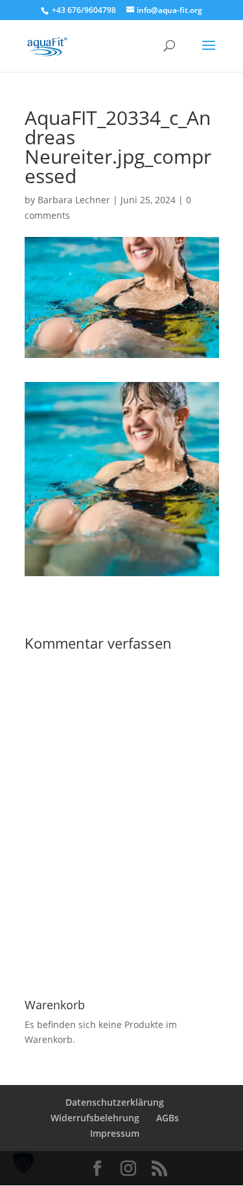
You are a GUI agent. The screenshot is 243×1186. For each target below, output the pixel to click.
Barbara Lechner (74, 200)
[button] (23, 1162)
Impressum (114, 1133)
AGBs (167, 1118)
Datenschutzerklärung (114, 1102)
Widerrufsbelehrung (95, 1118)
